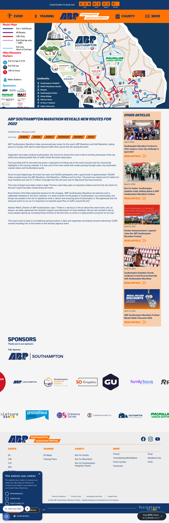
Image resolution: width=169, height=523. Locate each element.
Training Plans (50, 459)
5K (9, 455)
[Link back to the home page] (34, 439)
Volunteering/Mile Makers (125, 458)
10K (10, 459)
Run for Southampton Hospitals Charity (85, 464)
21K (10, 463)
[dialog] (22, 495)
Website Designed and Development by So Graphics (100, 500)
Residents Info (154, 458)
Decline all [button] (31, 510)
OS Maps (47, 455)
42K (10, 467)
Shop (150, 454)
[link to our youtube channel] (157, 439)
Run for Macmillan (83, 459)
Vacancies (118, 466)
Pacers (116, 454)
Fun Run (12, 471)
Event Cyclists (119, 462)
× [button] (39, 474)
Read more (23, 488)
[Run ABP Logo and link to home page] (84, 16)
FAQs (150, 462)
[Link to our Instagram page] (150, 439)
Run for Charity (82, 455)
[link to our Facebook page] (143, 439)
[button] (16, 16)
